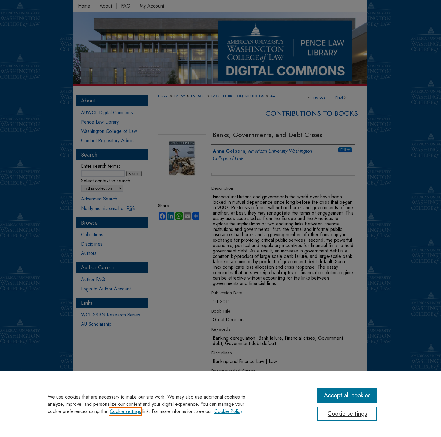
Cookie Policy (228, 411)
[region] (220, 404)
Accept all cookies (347, 395)
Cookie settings (125, 411)
